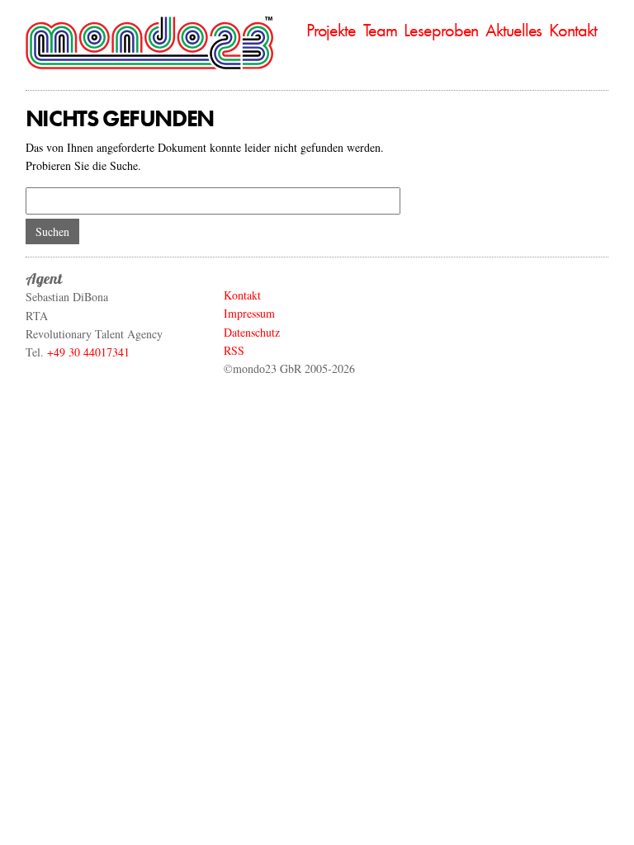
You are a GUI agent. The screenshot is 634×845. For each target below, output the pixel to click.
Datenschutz (252, 332)
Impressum (249, 313)
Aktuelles (513, 30)
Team (380, 30)
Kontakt (572, 30)
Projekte (331, 30)
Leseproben (441, 30)
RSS (234, 350)
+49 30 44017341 (88, 352)
